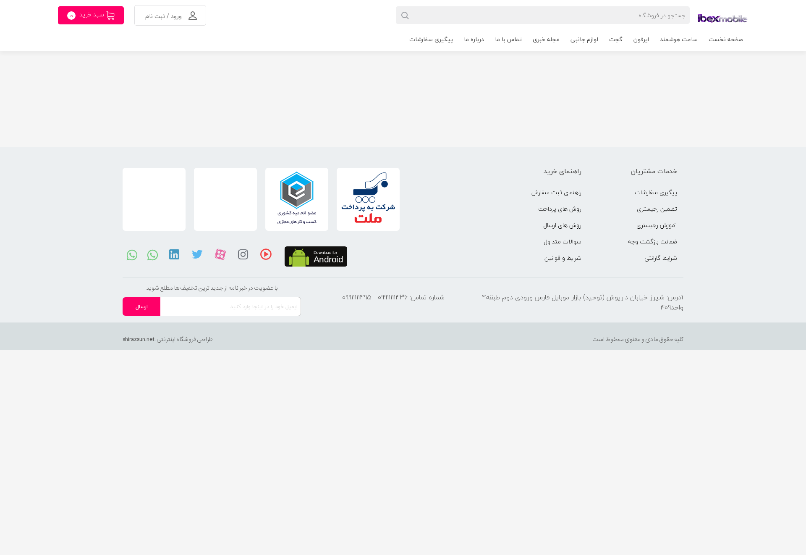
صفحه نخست (726, 39)
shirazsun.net (138, 339)
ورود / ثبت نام (164, 16)
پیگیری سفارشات (431, 39)
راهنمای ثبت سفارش (556, 192)
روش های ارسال (562, 225)
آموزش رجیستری (656, 225)
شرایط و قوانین (562, 258)
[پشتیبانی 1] (132, 254)
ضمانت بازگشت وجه (652, 241)
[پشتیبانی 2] (152, 254)
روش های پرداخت (559, 209)
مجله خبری (546, 39)
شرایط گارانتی (660, 258)
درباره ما (474, 39)
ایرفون (641, 39)
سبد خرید (88, 15)
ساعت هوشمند (679, 39)
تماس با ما (508, 39)
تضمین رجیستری (657, 209)
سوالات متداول (562, 241)
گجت (616, 39)
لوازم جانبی (584, 39)
